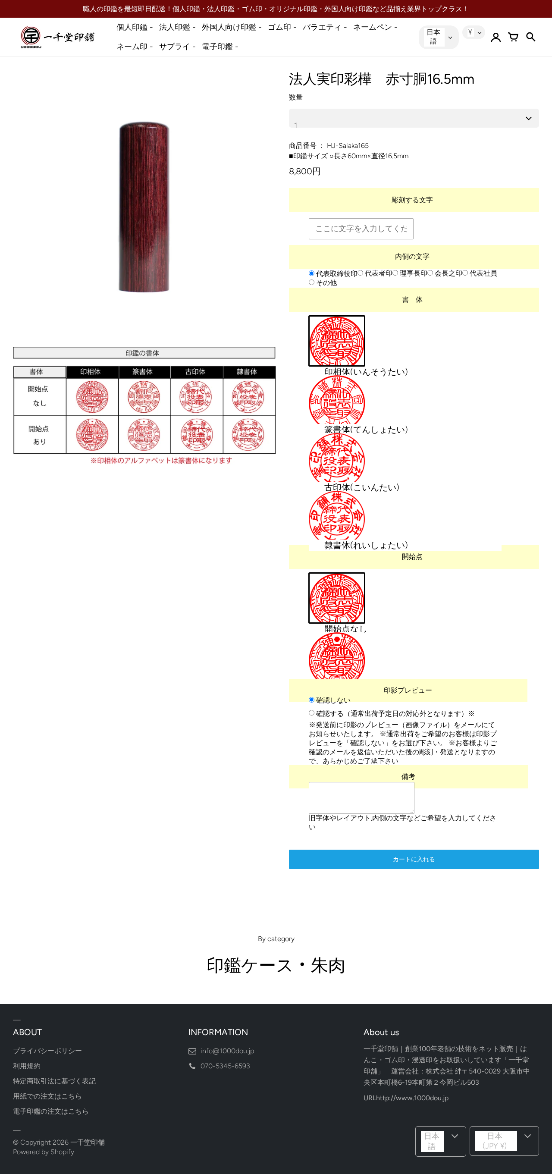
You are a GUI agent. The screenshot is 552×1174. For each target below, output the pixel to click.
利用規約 (27, 1066)
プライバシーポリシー (47, 1051)
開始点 (412, 556)
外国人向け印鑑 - (232, 27)
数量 (296, 97)
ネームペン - (375, 27)
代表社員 (482, 273)
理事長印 (412, 273)
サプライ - (177, 46)
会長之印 (447, 273)
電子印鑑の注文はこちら (51, 1111)
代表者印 (377, 273)
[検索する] (530, 37)
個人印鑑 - (134, 27)
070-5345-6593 (225, 1066)
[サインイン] (496, 37)
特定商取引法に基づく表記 (54, 1081)
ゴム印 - (282, 27)
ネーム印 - (134, 46)
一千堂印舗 (87, 1142)
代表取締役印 (336, 274)
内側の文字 (412, 256)
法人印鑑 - (177, 27)
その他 (325, 283)
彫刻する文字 (412, 200)
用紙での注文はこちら (47, 1096)
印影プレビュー (408, 691)
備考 (408, 777)
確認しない (332, 700)
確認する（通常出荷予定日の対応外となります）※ (394, 713)
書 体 (412, 299)
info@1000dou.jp (227, 1051)
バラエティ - (325, 27)
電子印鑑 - (220, 46)
